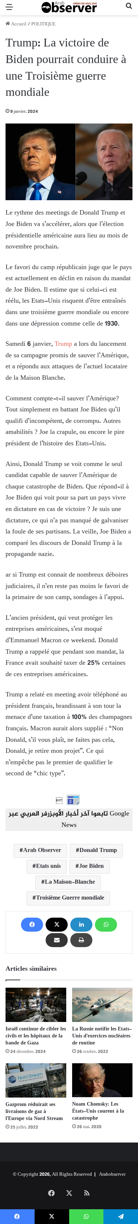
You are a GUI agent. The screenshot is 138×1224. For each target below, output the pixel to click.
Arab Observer (42, 851)
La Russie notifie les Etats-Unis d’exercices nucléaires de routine (102, 1036)
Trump (63, 344)
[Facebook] (32, 925)
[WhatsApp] (106, 925)
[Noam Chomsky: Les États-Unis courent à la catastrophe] (102, 1080)
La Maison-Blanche (70, 882)
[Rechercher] (128, 10)
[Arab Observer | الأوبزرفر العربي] (69, 7)
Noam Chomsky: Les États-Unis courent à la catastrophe (98, 1111)
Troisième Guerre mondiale (70, 898)
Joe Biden (91, 867)
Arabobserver (112, 1175)
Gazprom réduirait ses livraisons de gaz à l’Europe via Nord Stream (34, 1111)
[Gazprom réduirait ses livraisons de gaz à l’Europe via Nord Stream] (36, 1080)
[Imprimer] (81, 940)
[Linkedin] (81, 925)
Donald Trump (98, 851)
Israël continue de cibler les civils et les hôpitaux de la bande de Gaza (36, 1036)
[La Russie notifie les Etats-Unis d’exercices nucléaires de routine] (102, 1005)
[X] (57, 925)
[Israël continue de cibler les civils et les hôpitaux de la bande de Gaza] (36, 1005)
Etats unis (48, 867)
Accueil (18, 24)
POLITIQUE (43, 24)
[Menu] (9, 10)
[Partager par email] (57, 940)
